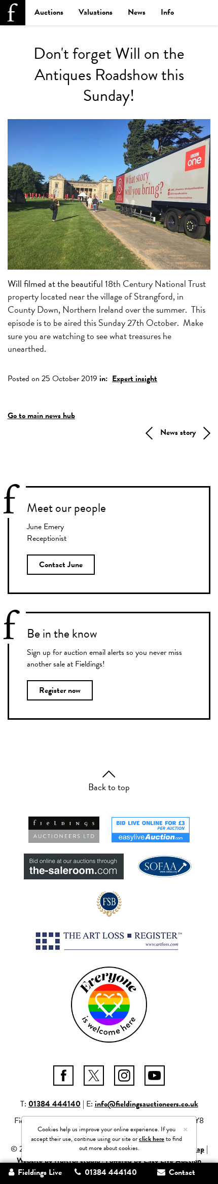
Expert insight (134, 379)
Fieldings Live (39, 1172)
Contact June (61, 565)
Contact (181, 1172)
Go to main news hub (41, 416)
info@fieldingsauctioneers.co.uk (146, 1104)
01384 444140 (54, 1104)
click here (151, 1139)
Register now (60, 690)
